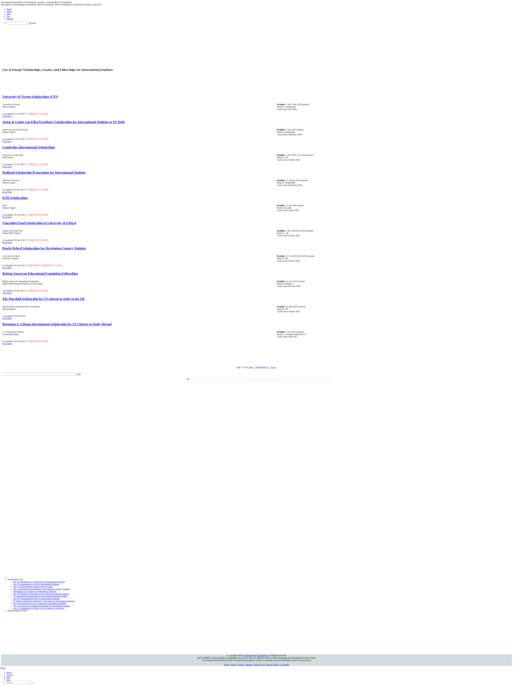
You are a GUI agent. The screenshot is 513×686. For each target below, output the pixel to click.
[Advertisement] (256, 45)
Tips (8, 16)
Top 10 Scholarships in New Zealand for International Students (39, 603)
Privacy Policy (273, 665)
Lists (8, 14)
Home (9, 9)
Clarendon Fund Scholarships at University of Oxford (39, 223)
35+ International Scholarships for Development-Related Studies (40, 596)
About (9, 11)
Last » (274, 367)
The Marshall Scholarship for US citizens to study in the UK (43, 299)
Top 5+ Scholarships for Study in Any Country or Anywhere (38, 608)
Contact (241, 665)
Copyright (284, 665)
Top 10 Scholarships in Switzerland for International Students (39, 582)
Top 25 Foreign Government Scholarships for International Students (41, 606)
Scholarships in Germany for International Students (34, 591)
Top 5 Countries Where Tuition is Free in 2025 (33, 587)
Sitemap (9, 19)
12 (268, 367)
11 (266, 367)
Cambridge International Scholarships (28, 147)
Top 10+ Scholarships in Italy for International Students (36, 599)
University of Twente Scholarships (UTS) (30, 96)
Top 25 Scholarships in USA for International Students (36, 584)
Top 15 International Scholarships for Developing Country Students (41, 589)
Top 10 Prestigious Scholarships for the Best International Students (41, 594)
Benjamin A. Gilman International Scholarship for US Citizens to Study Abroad (57, 324)
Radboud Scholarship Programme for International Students (44, 172)
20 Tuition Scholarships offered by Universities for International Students (44, 601)
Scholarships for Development (255, 655)
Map (8, 680)
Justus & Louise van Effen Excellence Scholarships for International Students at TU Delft (63, 122)
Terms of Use (259, 665)
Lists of (9, 675)
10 (264, 367)
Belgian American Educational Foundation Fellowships (40, 273)
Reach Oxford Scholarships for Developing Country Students (44, 248)
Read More (7, 116)
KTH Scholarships (15, 197)
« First (249, 367)
